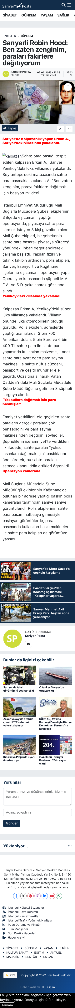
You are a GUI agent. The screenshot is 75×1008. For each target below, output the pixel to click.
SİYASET (10, 15)
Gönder (12, 823)
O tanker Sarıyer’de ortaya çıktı (51, 689)
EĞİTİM (39, 952)
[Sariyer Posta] (12, 638)
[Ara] (64, 5)
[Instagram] (37, 896)
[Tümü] (70, 846)
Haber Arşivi (16, 937)
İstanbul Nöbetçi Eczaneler (26, 907)
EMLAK (48, 957)
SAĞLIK (63, 15)
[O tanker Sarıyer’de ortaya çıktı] (55, 675)
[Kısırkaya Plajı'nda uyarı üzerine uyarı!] (19, 745)
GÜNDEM (28, 15)
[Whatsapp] (59, 896)
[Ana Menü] (69, 5)
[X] (23, 896)
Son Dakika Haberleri (22, 933)
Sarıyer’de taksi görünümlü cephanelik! (18, 689)
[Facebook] (16, 896)
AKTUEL (56, 952)
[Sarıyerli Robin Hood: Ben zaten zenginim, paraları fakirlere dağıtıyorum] (37, 102)
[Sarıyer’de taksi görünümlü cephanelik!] (19, 675)
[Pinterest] (30, 896)
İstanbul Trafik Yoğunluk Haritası (30, 920)
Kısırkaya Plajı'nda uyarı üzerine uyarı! (19, 758)
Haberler (9, 36)
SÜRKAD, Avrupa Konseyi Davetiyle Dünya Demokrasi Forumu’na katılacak (55, 723)
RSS (12, 975)
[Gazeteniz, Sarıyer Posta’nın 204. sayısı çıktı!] (55, 745)
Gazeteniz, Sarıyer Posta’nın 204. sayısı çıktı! (53, 760)
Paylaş (12, 128)
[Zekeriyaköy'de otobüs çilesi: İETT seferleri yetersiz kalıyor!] (19, 707)
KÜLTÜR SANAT (17, 952)
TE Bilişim (48, 987)
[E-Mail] (28, 644)
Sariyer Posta (35, 636)
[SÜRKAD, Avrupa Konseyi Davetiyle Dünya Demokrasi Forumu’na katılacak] (55, 707)
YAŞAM (47, 15)
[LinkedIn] (45, 896)
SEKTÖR (31, 957)
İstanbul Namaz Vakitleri (24, 916)
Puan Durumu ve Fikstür (24, 924)
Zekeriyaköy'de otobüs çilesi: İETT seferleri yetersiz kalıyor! (18, 722)
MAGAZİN (12, 957)
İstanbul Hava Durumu (23, 912)
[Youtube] (52, 896)
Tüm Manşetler (18, 929)
